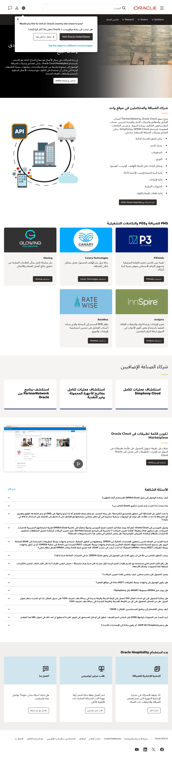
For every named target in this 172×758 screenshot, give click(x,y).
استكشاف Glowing (42, 279)
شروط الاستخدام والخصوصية (136, 738)
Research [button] (129, 19)
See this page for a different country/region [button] (71, 45)
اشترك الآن (154, 710)
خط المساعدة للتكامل (35, 738)
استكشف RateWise (98, 340)
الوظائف (82, 738)
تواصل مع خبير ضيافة (38, 710)
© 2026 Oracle (161, 738)
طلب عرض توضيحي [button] (95, 710)
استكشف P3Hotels (154, 279)
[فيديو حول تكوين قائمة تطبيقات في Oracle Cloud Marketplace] (45, 448)
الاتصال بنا (19, 738)
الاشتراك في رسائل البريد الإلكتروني (61, 738)
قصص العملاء (112, 19)
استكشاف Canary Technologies (93, 279)
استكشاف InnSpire (154, 340)
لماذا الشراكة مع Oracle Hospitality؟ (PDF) (138, 202)
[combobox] (86, 8)
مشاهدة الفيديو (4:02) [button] (157, 462)
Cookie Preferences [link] (112, 738)
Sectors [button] (144, 19)
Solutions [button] (159, 19)
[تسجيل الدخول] (17, 8)
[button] (162, 8)
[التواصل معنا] (10, 8)
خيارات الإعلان (95, 738)
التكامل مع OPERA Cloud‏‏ (65, 80)
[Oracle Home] (145, 8)
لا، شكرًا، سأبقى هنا (45, 36)
